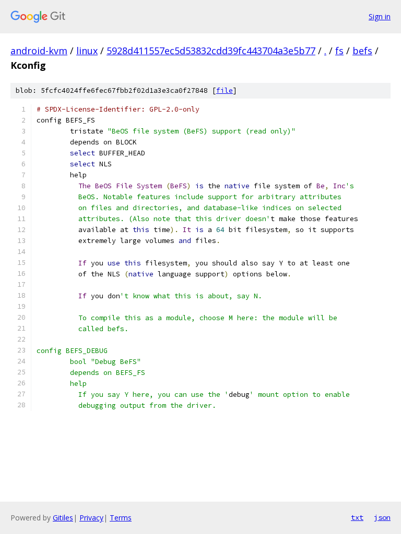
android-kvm (38, 50)
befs (362, 50)
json (382, 517)
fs (339, 50)
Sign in (380, 16)
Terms (121, 518)
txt (357, 517)
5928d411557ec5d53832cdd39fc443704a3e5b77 (211, 50)
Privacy (91, 518)
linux (87, 50)
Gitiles (63, 518)
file (224, 90)
